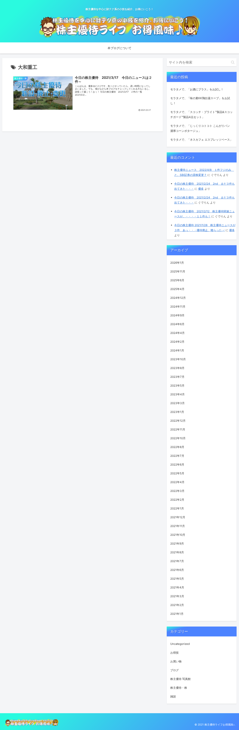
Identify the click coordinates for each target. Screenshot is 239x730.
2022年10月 (178, 438)
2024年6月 (177, 324)
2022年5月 (177, 473)
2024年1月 (177, 350)
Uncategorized (180, 644)
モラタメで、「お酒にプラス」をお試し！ (197, 89)
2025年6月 (177, 280)
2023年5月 (177, 385)
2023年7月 (177, 377)
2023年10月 (178, 359)
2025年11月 (177, 271)
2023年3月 (177, 403)
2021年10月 (177, 535)
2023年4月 (177, 394)
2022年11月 (177, 429)
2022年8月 (177, 447)
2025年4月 (177, 289)
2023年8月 (177, 368)
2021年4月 (177, 587)
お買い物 (175, 661)
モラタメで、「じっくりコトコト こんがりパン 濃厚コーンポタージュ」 (200, 128)
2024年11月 (177, 306)
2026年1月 (177, 262)
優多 (201, 188)
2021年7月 (177, 561)
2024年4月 (177, 333)
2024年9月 (177, 315)
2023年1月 (177, 412)
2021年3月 (177, 596)
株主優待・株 (178, 687)
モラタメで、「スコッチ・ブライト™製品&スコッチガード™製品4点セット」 (201, 114)
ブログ (174, 670)
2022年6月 (177, 464)
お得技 (174, 652)
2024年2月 (177, 341)
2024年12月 (178, 298)
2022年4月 (177, 482)
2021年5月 (177, 578)
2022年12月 (178, 420)
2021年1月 (177, 614)
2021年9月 (177, 543)
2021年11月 (177, 526)
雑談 (173, 696)
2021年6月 (177, 570)
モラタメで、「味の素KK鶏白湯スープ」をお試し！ (200, 100)
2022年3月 (177, 491)
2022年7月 (177, 456)
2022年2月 (177, 499)
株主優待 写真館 (180, 679)
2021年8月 (177, 552)
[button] (232, 62)
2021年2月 (177, 605)
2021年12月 (177, 517)
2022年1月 (177, 508)
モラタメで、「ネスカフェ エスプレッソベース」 (201, 139)
